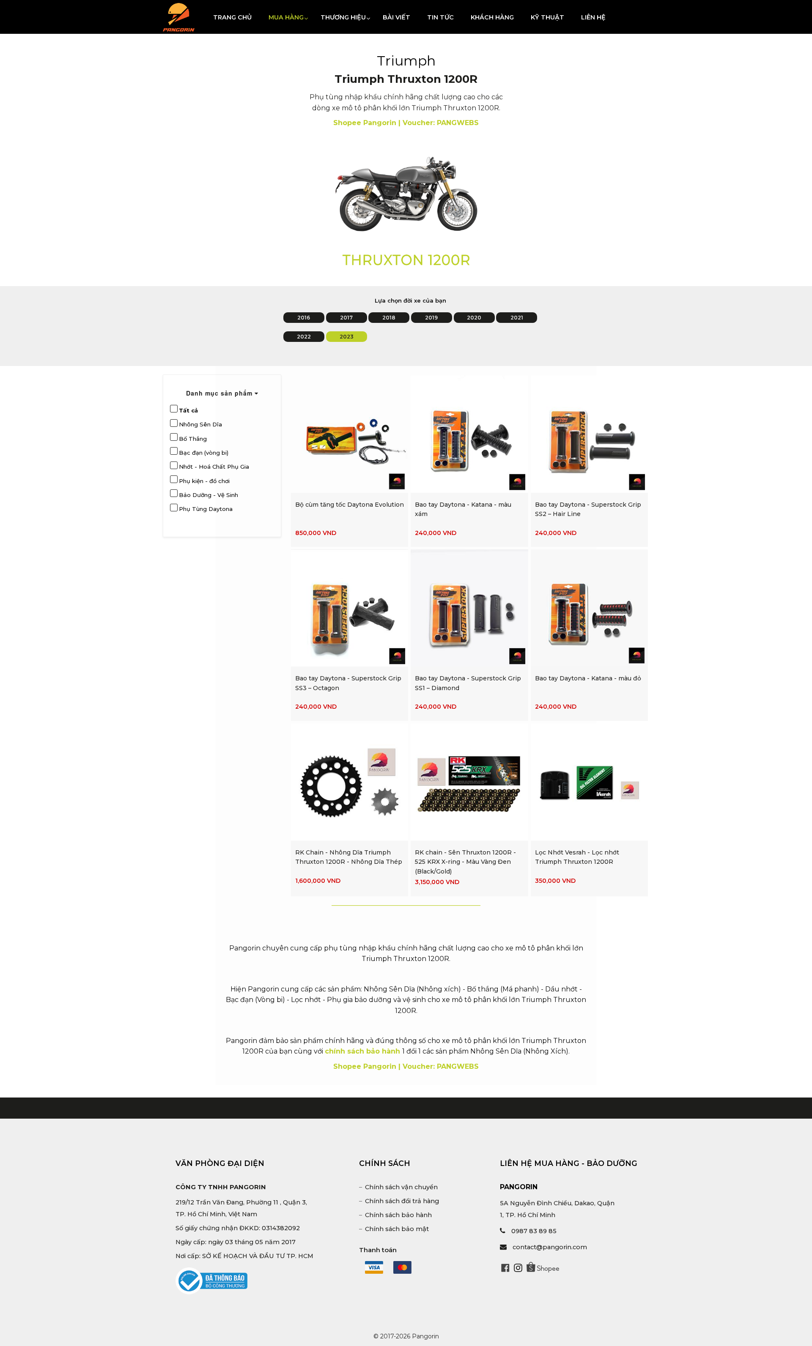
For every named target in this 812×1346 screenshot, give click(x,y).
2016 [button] (303, 317)
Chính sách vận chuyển (401, 1187)
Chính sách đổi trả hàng (402, 1201)
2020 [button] (474, 317)
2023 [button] (347, 336)
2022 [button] (304, 336)
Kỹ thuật (547, 17)
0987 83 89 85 (534, 1231)
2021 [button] (516, 317)
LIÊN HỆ (593, 17)
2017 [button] (346, 317)
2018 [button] (388, 317)
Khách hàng (492, 17)
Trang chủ (232, 17)
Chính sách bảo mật (397, 1229)
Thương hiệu (347, 17)
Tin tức (440, 17)
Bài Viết (396, 17)
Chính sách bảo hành (398, 1215)
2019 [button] (431, 317)
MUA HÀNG (290, 17)
